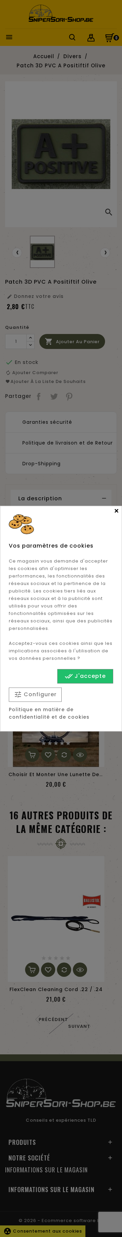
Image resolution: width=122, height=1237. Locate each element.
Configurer (35, 694)
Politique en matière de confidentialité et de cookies (49, 713)
